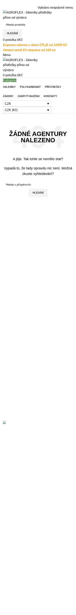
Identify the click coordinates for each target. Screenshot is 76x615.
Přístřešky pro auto (16, 595)
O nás (7, 520)
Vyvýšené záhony (15, 588)
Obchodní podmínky (17, 549)
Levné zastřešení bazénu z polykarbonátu (31, 491)
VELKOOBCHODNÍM (33, 447)
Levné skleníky (13, 573)
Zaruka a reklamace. (17, 542)
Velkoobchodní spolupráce (21, 556)
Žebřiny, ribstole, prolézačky (22, 610)
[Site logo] (27, 15)
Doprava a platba (15, 527)
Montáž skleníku (14, 534)
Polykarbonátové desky (19, 603)
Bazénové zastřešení (17, 581)
